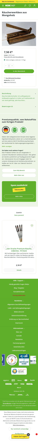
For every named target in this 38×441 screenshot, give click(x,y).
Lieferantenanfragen (19, 350)
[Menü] (3, 5)
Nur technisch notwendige (19, 429)
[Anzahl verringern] (6, 66)
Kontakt (19, 336)
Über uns (19, 332)
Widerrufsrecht (19, 312)
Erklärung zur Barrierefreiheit (19, 319)
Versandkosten (7, 403)
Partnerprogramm (19, 343)
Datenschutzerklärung (19, 315)
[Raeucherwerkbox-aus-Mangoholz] (19, 34)
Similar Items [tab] (19, 215)
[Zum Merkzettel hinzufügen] (32, 226)
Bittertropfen (33, 1)
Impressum (19, 323)
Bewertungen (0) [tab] (7, 106)
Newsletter (19, 339)
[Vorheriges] (6, 247)
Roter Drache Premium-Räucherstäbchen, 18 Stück (19, 250)
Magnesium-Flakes (22, 1)
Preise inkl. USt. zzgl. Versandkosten (13, 57)
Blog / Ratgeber (19, 288)
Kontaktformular (19, 292)
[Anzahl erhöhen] (12, 66)
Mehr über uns (19, 175)
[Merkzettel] (29, 5)
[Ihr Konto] (34, 6)
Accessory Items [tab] (19, 213)
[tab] (19, 98)
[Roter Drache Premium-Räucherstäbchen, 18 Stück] (19, 233)
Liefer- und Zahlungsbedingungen (19, 308)
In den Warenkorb (19, 71)
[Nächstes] (32, 247)
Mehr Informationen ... (19, 425)
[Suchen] (25, 5)
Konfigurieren (19, 433)
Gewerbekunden (19, 347)
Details (19, 270)
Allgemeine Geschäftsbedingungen (19, 304)
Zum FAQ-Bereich (19, 170)
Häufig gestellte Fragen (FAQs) (19, 284)
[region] (19, 35)
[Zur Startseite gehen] (10, 5)
